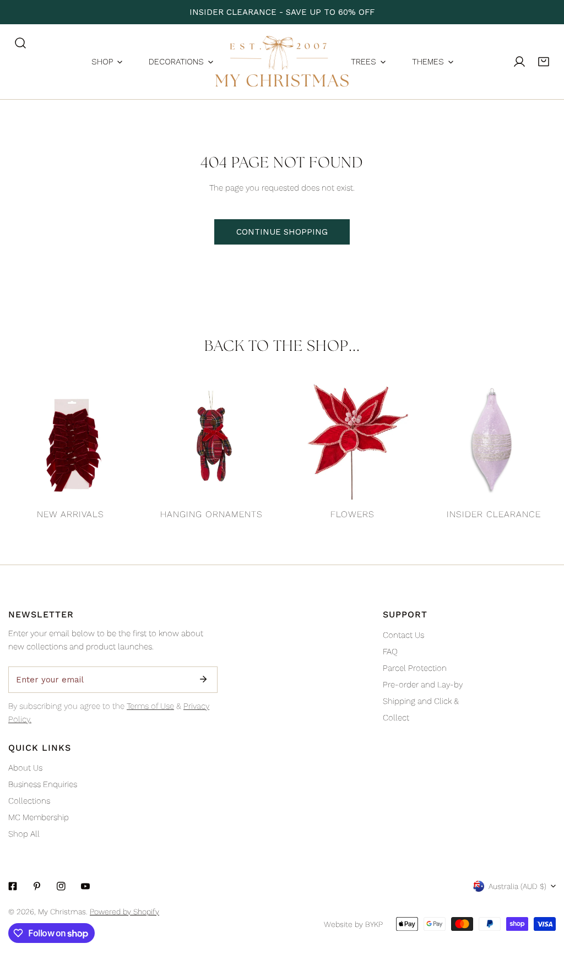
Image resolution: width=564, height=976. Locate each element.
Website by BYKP (353, 924)
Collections (29, 801)
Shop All (24, 834)
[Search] (20, 43)
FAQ (390, 652)
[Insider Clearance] (493, 440)
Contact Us (403, 635)
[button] (544, 62)
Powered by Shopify (124, 911)
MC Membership (38, 817)
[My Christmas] (282, 62)
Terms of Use (150, 706)
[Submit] (203, 679)
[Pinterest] (37, 886)
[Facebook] (13, 886)
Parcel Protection (415, 668)
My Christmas (62, 911)
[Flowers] (352, 440)
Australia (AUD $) (517, 886)
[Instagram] (61, 886)
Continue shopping (282, 232)
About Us (25, 768)
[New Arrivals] (70, 440)
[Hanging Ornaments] (211, 440)
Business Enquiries (42, 784)
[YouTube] (85, 886)
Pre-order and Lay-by (423, 685)
